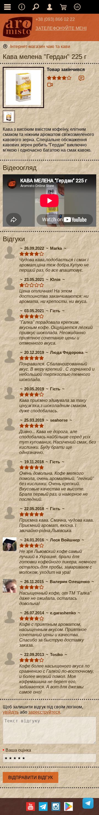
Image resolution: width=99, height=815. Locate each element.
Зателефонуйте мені (61, 28)
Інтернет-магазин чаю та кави (40, 46)
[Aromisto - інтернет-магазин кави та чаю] (18, 28)
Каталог (7, 7)
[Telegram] (43, 806)
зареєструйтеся (44, 712)
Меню (21, 7)
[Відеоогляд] (50, 84)
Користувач (49, 7)
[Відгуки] (81, 78)
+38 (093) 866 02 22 (55, 19)
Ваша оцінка (18, 750)
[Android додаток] (68, 806)
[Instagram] (55, 806)
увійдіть (11, 712)
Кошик (63, 7)
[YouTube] (30, 806)
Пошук (35, 7)
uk (77, 7)
